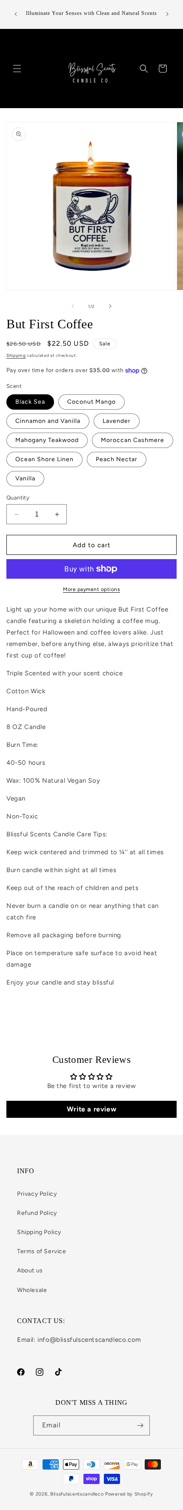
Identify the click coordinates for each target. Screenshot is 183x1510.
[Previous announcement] (15, 14)
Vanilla (25, 478)
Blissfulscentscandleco (77, 1494)
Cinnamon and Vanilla (47, 421)
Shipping (16, 355)
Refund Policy (37, 1213)
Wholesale (32, 1290)
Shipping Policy (39, 1232)
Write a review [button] (91, 1109)
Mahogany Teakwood (47, 440)
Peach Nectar (116, 459)
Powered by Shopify (129, 1494)
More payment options (91, 589)
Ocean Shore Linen (44, 459)
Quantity (17, 497)
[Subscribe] (140, 1425)
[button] (17, 68)
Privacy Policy (37, 1193)
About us (30, 1270)
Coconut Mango (91, 401)
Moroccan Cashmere (132, 440)
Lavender (117, 421)
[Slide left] (72, 306)
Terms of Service (41, 1251)
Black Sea (30, 401)
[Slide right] (110, 306)
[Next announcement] (167, 14)
